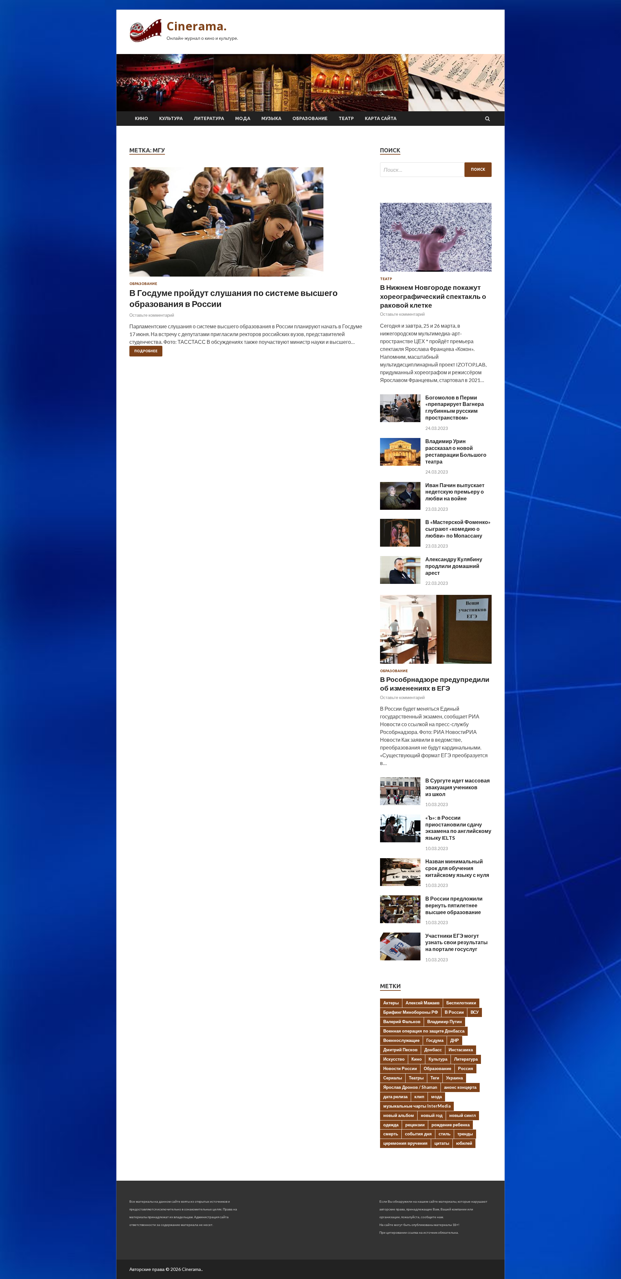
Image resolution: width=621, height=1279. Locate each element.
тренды (465, 1133)
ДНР (454, 1040)
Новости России (400, 1068)
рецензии (415, 1124)
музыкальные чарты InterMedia (417, 1106)
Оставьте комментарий (151, 315)
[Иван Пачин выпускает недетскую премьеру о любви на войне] (400, 508)
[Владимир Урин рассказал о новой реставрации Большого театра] (400, 464)
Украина (454, 1077)
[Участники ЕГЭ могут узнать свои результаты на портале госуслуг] (400, 958)
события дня (418, 1133)
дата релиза (395, 1096)
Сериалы (392, 1077)
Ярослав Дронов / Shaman (410, 1087)
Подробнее (146, 351)
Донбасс (433, 1049)
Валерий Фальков (401, 1021)
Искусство (394, 1059)
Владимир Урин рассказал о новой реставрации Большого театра (455, 451)
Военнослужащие (401, 1040)
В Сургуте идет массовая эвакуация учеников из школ (457, 787)
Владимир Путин (444, 1021)
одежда (390, 1124)
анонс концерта (460, 1087)
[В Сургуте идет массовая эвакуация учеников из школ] (400, 803)
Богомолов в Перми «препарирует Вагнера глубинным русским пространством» (454, 407)
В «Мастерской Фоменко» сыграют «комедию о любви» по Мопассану (458, 529)
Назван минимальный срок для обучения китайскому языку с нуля (457, 868)
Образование (310, 118)
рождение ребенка (450, 1124)
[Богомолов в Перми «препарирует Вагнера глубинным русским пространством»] (400, 420)
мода (436, 1096)
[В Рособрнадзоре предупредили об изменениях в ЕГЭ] (436, 665)
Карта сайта (381, 118)
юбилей (464, 1143)
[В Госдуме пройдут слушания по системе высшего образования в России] (248, 224)
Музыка (271, 118)
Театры (416, 1077)
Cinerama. (197, 26)
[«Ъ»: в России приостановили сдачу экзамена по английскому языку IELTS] (400, 840)
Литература (209, 118)
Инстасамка (461, 1049)
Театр (346, 118)
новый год (431, 1115)
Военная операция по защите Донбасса (423, 1030)
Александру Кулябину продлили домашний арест (453, 566)
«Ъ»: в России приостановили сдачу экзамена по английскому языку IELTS (458, 827)
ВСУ (475, 1012)
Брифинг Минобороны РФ (410, 1012)
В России (454, 1012)
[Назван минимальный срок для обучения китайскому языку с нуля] (400, 884)
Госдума (434, 1040)
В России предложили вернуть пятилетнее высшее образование (454, 905)
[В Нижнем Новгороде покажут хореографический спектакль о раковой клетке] (436, 273)
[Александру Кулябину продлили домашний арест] (400, 582)
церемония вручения (405, 1143)
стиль (445, 1133)
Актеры (391, 1002)
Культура (171, 118)
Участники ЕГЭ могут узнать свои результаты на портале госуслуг (456, 942)
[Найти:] (436, 169)
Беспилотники (461, 1002)
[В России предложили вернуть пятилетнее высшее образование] (400, 921)
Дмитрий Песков (400, 1049)
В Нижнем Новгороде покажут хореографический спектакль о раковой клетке (433, 296)
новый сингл (462, 1115)
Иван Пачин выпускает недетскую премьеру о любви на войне (455, 492)
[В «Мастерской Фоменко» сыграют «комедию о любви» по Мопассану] (400, 544)
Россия (465, 1068)
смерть (390, 1133)
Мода (242, 118)
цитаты (441, 1143)
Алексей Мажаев (423, 1002)
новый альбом (398, 1115)
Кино (141, 118)
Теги (434, 1077)
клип (419, 1096)
